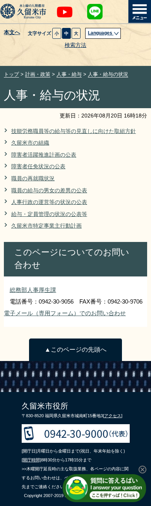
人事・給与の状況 (108, 74)
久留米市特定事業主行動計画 (46, 226)
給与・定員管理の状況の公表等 (49, 214)
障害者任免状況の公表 (38, 166)
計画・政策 (37, 74)
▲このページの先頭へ (75, 349)
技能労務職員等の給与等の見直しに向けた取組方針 (73, 131)
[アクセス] (112, 415)
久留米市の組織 (30, 143)
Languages (100, 33)
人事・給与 (69, 74)
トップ (11, 74)
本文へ (12, 32)
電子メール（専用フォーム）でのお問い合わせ (65, 313)
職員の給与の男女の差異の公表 (49, 190)
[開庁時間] (31, 460)
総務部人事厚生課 (33, 290)
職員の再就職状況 (33, 178)
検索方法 (75, 45)
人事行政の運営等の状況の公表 (49, 202)
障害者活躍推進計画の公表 (43, 155)
